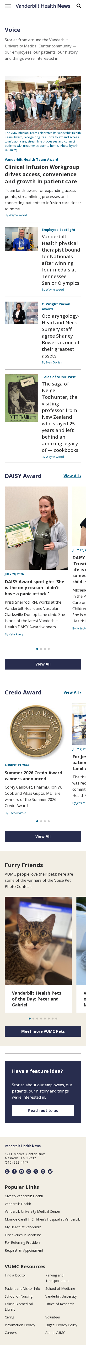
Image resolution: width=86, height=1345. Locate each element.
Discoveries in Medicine (23, 1235)
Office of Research (59, 1304)
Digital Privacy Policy (61, 1325)
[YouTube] (21, 1171)
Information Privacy (20, 1325)
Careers (11, 1332)
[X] (35, 1171)
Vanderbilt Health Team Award (31, 159)
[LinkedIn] (43, 1171)
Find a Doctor (15, 1275)
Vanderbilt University (61, 1296)
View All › (72, 475)
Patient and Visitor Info (22, 1288)
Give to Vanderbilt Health (24, 1196)
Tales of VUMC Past (59, 377)
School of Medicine (60, 1288)
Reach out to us (43, 1110)
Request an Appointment (24, 1250)
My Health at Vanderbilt (23, 1227)
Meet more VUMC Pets (43, 1031)
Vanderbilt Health (18, 1204)
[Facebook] (14, 1171)
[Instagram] (28, 1171)
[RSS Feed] (7, 1171)
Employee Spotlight (58, 229)
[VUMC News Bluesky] (50, 1171)
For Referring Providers (23, 1242)
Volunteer (52, 1317)
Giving (9, 1317)
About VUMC (55, 1332)
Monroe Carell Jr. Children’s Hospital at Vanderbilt (42, 1219)
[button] (8, 6)
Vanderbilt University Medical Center (32, 1211)
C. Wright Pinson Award (56, 306)
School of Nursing (18, 1296)
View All (43, 664)
